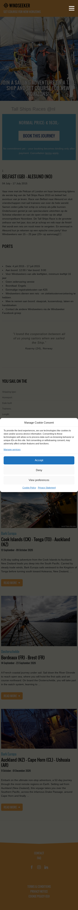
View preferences (39, 480)
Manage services (12, 449)
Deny (39, 470)
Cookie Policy (29, 487)
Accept (39, 460)
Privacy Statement (47, 487)
